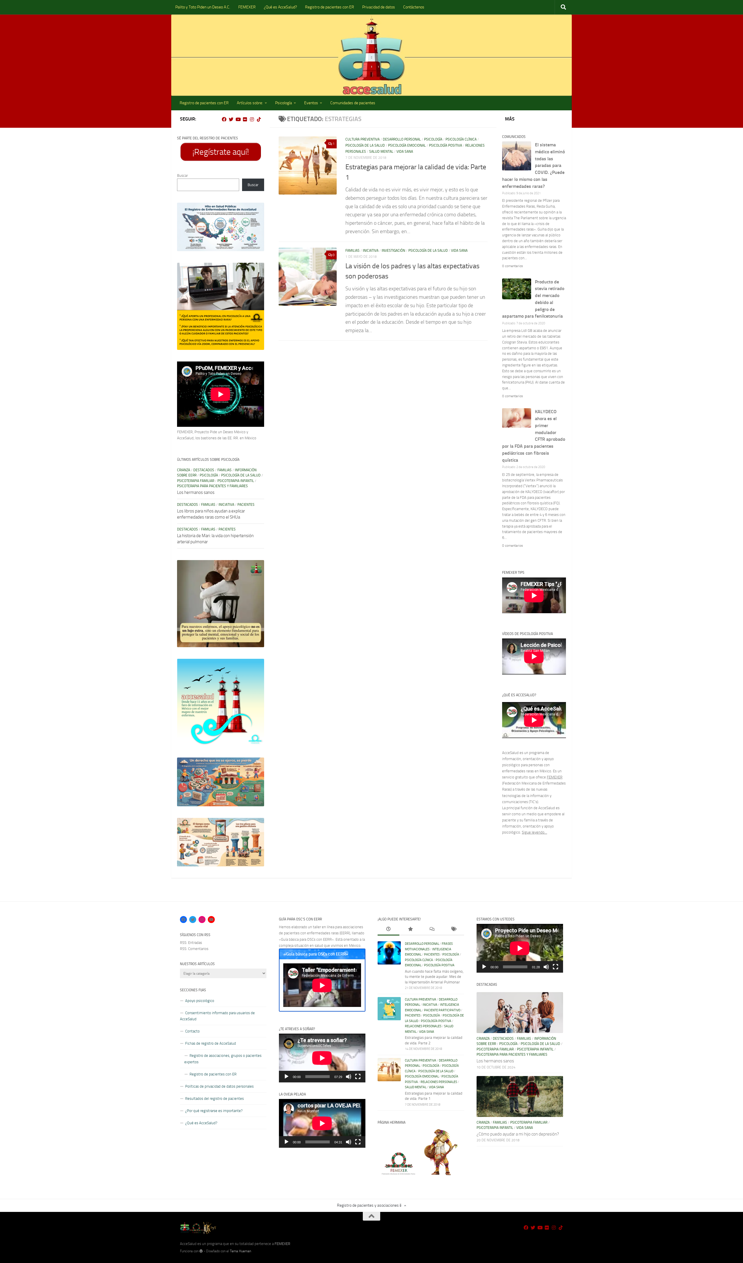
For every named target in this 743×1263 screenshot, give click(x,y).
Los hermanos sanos (195, 492)
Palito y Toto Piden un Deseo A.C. (202, 7)
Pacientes (246, 505)
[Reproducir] (286, 1077)
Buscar (182, 175)
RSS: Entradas (191, 942)
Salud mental (381, 152)
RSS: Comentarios (194, 949)
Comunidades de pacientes (352, 102)
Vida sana (404, 152)
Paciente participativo (442, 1010)
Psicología (283, 102)
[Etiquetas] (453, 929)
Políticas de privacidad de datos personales (219, 1086)
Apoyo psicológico (199, 1000)
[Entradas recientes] (388, 929)
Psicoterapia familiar (195, 481)
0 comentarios (512, 266)
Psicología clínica (461, 139)
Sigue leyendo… (534, 832)
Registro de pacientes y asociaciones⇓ (369, 1205)
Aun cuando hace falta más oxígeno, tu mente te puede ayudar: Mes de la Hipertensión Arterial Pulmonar (434, 976)
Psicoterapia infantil (235, 481)
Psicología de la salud (365, 145)
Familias (352, 251)
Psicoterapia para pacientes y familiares (212, 486)
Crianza (183, 470)
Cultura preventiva (362, 139)
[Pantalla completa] (358, 1077)
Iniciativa (370, 251)
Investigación (393, 251)
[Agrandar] (256, 210)
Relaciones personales (423, 1026)
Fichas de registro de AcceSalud (210, 1043)
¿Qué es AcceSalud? (280, 7)
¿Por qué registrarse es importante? (214, 1111)
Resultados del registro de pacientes (214, 1098)
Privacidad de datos (378, 7)
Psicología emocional (407, 145)
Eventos (311, 102)
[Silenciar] (348, 1077)
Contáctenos (413, 7)
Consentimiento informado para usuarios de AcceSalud (217, 1016)
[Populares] (410, 929)
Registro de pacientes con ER (329, 7)
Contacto (192, 1031)
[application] (322, 1058)
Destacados (203, 470)
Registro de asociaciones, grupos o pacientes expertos (223, 1058)
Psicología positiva (445, 145)
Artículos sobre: (250, 102)
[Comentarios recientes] (432, 929)
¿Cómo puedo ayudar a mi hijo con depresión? (518, 1134)
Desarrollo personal (402, 139)
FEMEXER (247, 7)
